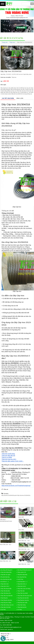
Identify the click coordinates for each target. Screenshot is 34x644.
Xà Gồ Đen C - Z (5, 581)
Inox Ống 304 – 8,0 (5, 561)
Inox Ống (21, 529)
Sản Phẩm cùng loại (8, 501)
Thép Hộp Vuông (22, 605)
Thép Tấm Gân (21, 591)
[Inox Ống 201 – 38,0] (26, 535)
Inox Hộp (21, 517)
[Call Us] (3, 638)
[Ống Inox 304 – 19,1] (26, 545)
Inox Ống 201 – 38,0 (24, 540)
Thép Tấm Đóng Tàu (6, 593)
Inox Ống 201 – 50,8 (24, 564)
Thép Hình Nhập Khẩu (6, 572)
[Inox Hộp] (26, 511)
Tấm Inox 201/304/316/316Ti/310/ (6, 520)
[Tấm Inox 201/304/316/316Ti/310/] (8, 512)
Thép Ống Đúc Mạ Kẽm (6, 600)
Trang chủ (4, 42)
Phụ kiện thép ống (5, 577)
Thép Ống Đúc (4, 598)
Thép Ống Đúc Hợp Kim (23, 600)
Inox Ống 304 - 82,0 (5, 544)
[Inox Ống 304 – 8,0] (8, 555)
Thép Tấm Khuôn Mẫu (6, 588)
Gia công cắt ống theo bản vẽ (24, 570)
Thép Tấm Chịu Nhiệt (23, 593)
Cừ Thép (20, 609)
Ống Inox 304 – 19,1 (24, 549)
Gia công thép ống (22, 577)
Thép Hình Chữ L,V (22, 584)
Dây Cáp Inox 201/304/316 (11, 37)
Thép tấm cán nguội (5, 574)
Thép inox (12, 42)
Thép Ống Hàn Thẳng (6, 602)
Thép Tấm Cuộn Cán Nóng (24, 588)
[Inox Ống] (26, 523)
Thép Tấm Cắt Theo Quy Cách (25, 595)
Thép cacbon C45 (22, 572)
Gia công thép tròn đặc (6, 579)
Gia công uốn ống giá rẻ (6, 570)
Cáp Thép (3, 609)
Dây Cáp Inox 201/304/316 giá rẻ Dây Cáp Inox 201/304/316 (15, 495)
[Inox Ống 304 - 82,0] (8, 537)
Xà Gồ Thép (20, 579)
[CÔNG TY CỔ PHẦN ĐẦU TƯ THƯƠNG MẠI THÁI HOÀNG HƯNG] (17, 11)
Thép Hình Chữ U (5, 586)
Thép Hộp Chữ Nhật (5, 607)
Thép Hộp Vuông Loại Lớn (7, 605)
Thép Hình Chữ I (5, 584)
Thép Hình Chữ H (22, 586)
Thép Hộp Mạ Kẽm (22, 607)
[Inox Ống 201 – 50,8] (26, 557)
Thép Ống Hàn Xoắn (22, 602)
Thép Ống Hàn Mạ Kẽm (23, 598)
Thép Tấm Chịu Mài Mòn (7, 595)
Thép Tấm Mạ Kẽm (5, 591)
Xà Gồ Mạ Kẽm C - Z (22, 581)
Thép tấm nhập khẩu (22, 574)
